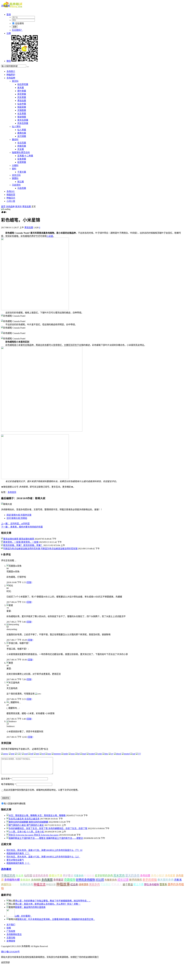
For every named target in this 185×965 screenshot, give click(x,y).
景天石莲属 (22, 120)
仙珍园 (28, 875)
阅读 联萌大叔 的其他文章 (19, 515)
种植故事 (63, 884)
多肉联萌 (5, 6)
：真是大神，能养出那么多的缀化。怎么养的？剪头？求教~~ (47, 904)
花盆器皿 (105, 884)
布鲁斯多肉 (111, 880)
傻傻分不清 (55, 875)
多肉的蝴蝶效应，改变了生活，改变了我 (67, 828)
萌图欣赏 (11, 195)
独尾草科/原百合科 (21, 152)
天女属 (20, 149)
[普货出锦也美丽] (10, 539)
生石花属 (21, 143)
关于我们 (11, 925)
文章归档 (11, 937)
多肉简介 (11, 71)
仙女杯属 (21, 104)
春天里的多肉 (165, 879)
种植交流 (40, 884)
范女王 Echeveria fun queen (46, 835)
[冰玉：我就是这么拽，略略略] (22, 815)
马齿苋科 (16, 185)
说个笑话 (128, 884)
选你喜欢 (6, 869)
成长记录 (123, 879)
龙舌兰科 (16, 175)
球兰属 (20, 182)
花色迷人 (116, 884)
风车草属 (21, 97)
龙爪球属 (21, 136)
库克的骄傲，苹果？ (33, 545)
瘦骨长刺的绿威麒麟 (38, 822)
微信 (9, 61)
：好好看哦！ (23, 916)
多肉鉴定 (58, 879)
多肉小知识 (157, 875)
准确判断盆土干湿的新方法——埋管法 (64, 838)
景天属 (20, 87)
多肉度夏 (170, 875)
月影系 (178, 879)
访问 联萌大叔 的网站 (17, 518)
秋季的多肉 (26, 884)
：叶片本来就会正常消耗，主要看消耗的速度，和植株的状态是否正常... (56, 919)
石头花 (16, 884)
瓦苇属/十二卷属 (25, 156)
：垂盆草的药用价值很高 (30, 907)
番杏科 (15, 139)
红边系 (74, 884)
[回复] (29, 582)
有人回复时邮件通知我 (14, 803)
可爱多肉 (78, 875)
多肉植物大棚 (12, 879)
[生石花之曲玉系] (15, 819)
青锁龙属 (21, 100)
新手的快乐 (135, 879)
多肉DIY (11, 191)
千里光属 (21, 172)
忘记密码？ (17, 30)
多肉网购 (36, 880)
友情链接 (11, 941)
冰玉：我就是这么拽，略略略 (51, 815)
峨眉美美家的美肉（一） (18, 863)
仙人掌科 (16, 126)
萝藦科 (15, 178)
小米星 (50, 236)
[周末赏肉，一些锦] (11, 542)
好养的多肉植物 (85, 879)
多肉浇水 (25, 879)
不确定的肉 (8, 875)
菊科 (14, 169)
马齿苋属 (21, 188)
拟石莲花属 (22, 84)
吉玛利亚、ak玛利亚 (15, 523)
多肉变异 (12, 492)
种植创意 (51, 884)
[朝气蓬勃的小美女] (17, 825)
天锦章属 (21, 110)
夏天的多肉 (132, 875)
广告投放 (11, 931)
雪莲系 (163, 884)
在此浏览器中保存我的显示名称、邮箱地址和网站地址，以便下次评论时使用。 (42, 790)
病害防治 (6, 884)
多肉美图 (47, 879)
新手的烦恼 (150, 879)
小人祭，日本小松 (35, 832)
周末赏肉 (119, 875)
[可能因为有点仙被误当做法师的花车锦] (21, 548)
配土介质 (138, 884)
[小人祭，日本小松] (17, 832)
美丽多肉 (94, 884)
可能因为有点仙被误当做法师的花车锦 (59, 548)
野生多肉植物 (151, 884)
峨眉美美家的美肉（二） (18, 853)
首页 (3, 206)
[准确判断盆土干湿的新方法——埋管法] (26, 838)
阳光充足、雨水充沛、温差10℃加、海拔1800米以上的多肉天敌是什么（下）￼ (44, 850)
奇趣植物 (69, 879)
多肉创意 (145, 875)
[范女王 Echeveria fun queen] (20, 835)
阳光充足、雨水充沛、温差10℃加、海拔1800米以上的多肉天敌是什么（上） (43, 857)
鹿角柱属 (21, 133)
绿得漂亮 (83, 884)
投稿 (9, 928)
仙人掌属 (21, 130)
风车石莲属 (22, 123)
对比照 (99, 879)
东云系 (20, 875)
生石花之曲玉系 (32, 819)
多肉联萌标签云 (14, 934)
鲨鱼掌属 (21, 159)
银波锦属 (21, 117)
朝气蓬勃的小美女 (35, 825)
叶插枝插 (89, 875)
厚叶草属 (21, 91)
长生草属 (21, 113)
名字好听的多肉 (104, 875)
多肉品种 (11, 78)
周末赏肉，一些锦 (29, 542)
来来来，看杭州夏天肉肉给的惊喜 (22, 527)
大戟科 (15, 165)
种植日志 (11, 198)
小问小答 (11, 201)
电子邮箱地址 (8, 784)
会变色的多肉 (40, 875)
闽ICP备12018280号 (10, 952)
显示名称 (6, 779)
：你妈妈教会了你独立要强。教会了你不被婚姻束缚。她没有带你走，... (52, 901)
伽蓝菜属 (21, 107)
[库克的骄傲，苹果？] (12, 545)
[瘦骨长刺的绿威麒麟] (18, 822)
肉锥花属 (21, 146)
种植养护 (11, 75)
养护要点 (68, 875)
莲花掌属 (21, 94)
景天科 (15, 81)
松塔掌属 (21, 162)
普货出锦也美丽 (26, 539)
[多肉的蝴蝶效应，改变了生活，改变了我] (27, 828)
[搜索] (28, 66)
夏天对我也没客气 (15, 860)
